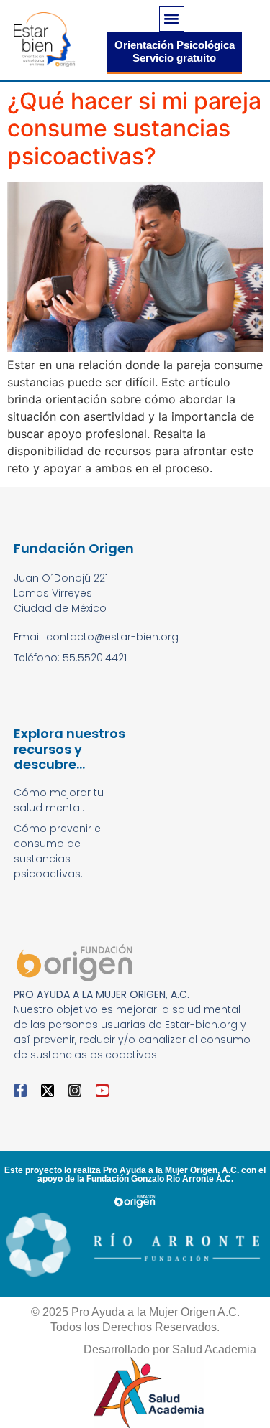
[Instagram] (74, 1090)
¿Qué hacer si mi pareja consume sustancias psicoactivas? (134, 128)
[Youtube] (102, 1090)
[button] (171, 19)
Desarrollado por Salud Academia (170, 1349)
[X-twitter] (47, 1090)
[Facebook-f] (20, 1090)
